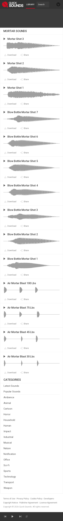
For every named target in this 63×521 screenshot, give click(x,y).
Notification (10, 454)
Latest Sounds (11, 385)
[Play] (12, 516)
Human (7, 425)
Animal (7, 403)
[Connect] (58, 4)
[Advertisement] (31, 18)
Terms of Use (9, 499)
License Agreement (48, 503)
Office (7, 459)
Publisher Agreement (28, 503)
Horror (7, 414)
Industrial (8, 437)
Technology (10, 476)
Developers (49, 499)
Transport (9, 482)
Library (30, 4)
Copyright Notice (10, 503)
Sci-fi (7, 465)
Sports (7, 471)
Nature (7, 448)
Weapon (8, 488)
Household (9, 420)
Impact (7, 431)
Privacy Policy (23, 499)
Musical (8, 442)
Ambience (9, 397)
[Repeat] (27, 516)
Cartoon (8, 408)
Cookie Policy (36, 499)
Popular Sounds (12, 391)
